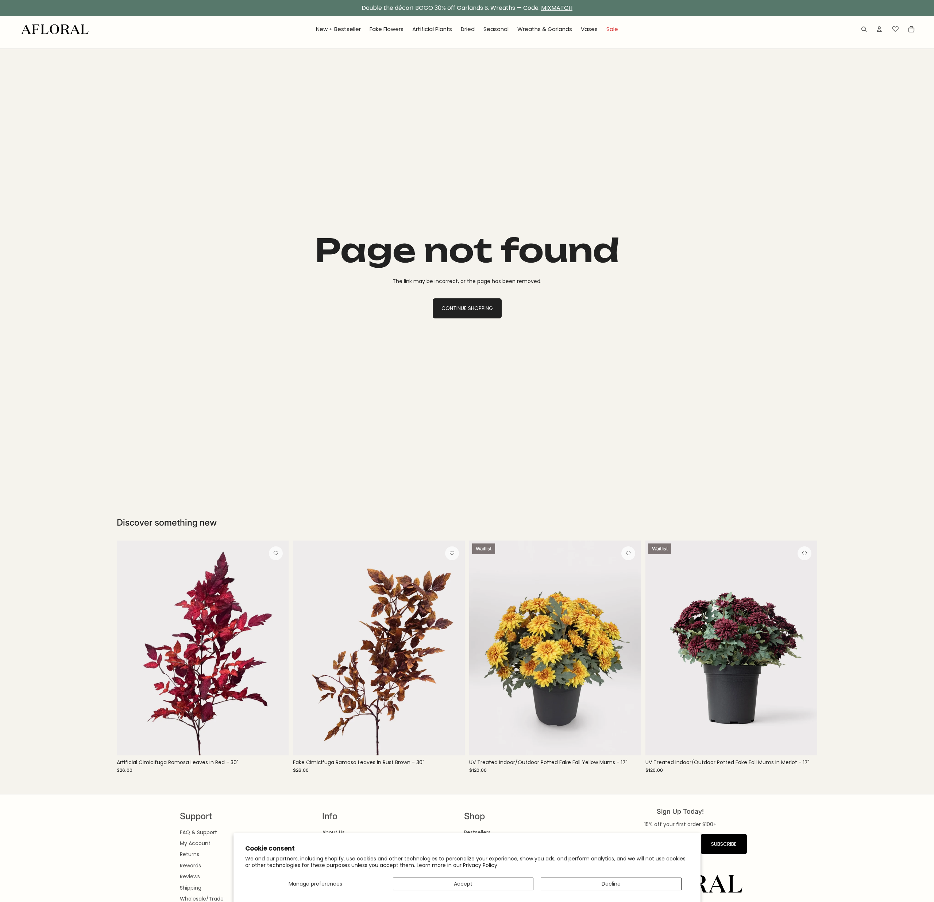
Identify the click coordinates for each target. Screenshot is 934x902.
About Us (333, 832)
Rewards (190, 865)
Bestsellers (477, 832)
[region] (467, 8)
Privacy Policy (480, 865)
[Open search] (864, 29)
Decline (611, 883)
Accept (463, 883)
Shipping (190, 887)
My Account (195, 843)
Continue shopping (467, 308)
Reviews (190, 876)
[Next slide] (278, 648)
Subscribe (724, 844)
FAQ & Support (198, 832)
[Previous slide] (128, 648)
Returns (189, 854)
